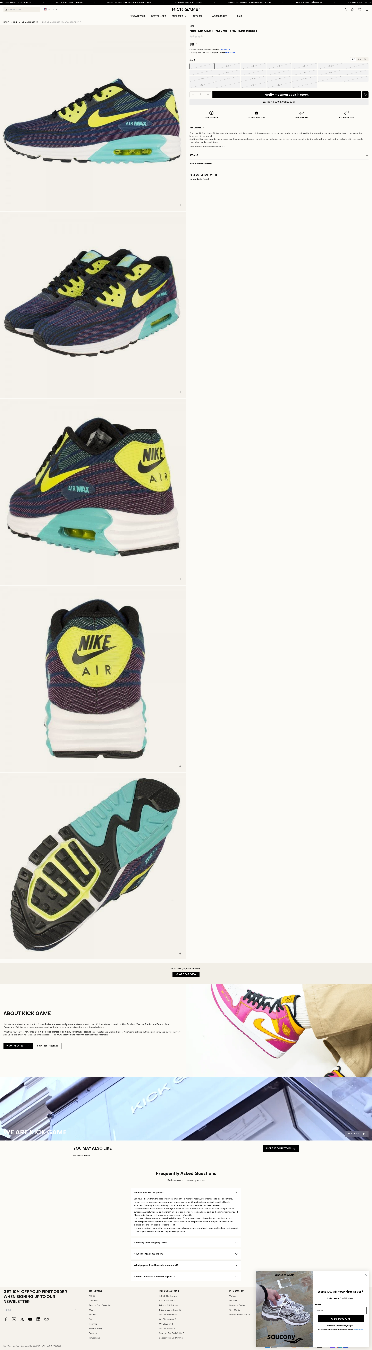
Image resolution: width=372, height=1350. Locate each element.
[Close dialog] (366, 1274)
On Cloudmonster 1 (168, 1315)
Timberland (94, 1338)
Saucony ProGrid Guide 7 (171, 1333)
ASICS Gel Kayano (168, 1296)
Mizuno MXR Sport (168, 1305)
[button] (179, 16)
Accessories (219, 16)
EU (365, 59)
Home (6, 22)
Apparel (197, 16)
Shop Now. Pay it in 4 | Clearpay (131, 2)
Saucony (93, 1333)
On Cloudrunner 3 (167, 1319)
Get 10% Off (340, 1318)
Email (318, 1304)
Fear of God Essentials (100, 1305)
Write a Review (189, 975)
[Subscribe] (74, 1310)
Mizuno (92, 1315)
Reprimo (93, 1324)
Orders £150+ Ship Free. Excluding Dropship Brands (72, 2)
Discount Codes (237, 1305)
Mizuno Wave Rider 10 (170, 1310)
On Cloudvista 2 (167, 1329)
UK (353, 59)
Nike (15, 22)
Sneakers (177, 16)
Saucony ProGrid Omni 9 (171, 1338)
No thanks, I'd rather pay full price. (341, 1326)
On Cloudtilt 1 (166, 1324)
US (359, 59)
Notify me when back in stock (286, 95)
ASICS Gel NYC (167, 1301)
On (90, 1319)
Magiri (92, 1310)
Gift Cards (234, 1310)
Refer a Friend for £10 (240, 1315)
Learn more (225, 49)
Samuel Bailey (95, 1329)
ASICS (92, 1296)
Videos (232, 1296)
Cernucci (93, 1301)
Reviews (233, 1301)
